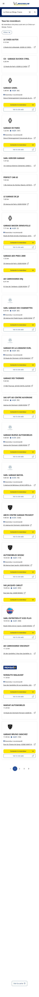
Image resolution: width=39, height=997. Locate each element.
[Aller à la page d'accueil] (21, 3)
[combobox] (19, 12)
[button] (29, 12)
